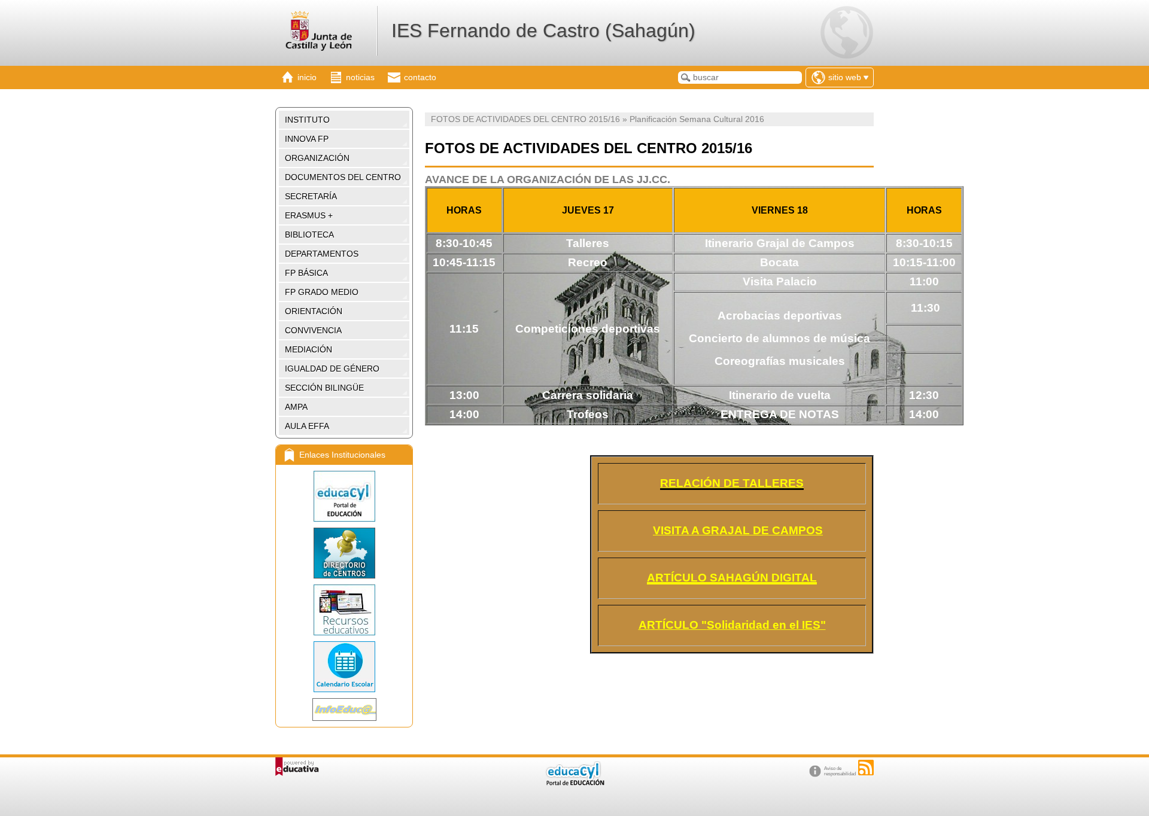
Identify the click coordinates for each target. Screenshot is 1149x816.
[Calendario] (344, 666)
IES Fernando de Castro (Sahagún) (543, 30)
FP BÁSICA (306, 273)
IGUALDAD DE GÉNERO (332, 368)
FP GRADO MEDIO (321, 292)
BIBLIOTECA (309, 234)
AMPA (296, 407)
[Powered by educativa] (297, 766)
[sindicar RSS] (866, 767)
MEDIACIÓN (308, 349)
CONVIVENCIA (313, 330)
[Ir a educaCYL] (574, 783)
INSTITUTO (307, 119)
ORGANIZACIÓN (317, 158)
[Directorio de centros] (344, 553)
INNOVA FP (307, 139)
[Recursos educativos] (344, 609)
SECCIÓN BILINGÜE (324, 387)
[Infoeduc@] (344, 709)
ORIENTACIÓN (313, 311)
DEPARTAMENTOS (321, 253)
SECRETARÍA (311, 196)
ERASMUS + (309, 215)
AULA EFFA (307, 426)
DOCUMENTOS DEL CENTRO (343, 177)
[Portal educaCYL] (344, 496)
